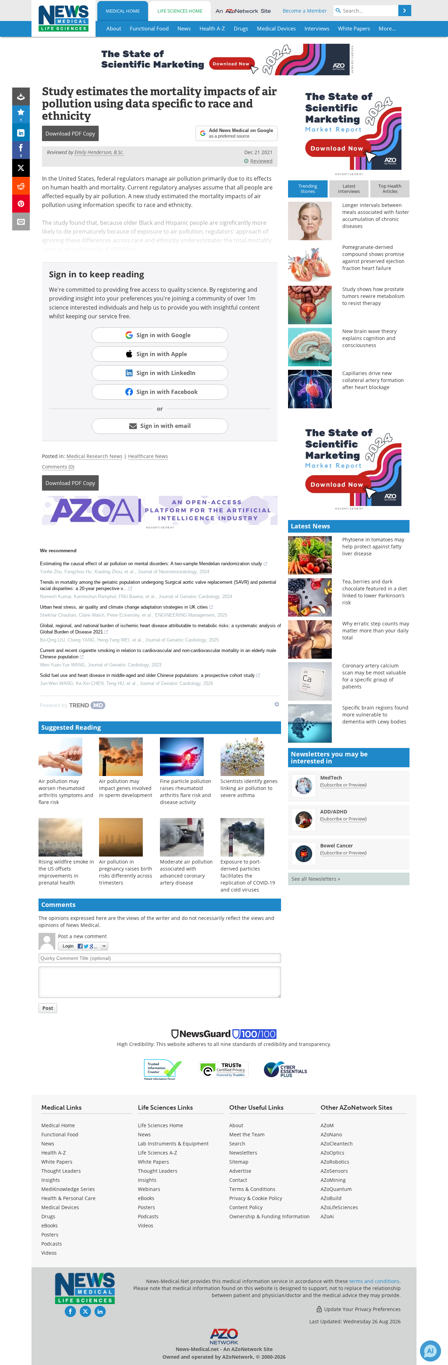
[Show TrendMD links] (277, 704)
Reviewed (261, 161)
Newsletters (243, 1152)
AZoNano (331, 1134)
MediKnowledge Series (68, 1189)
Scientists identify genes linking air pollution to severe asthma (249, 788)
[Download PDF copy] (21, 96)
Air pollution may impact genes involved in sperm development (125, 788)
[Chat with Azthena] (430, 1350)
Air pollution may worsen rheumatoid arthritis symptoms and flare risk (65, 791)
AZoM (327, 1125)
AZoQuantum (336, 1189)
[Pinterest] (21, 204)
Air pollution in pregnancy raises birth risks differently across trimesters (125, 872)
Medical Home (123, 11)
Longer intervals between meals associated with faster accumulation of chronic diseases (375, 215)
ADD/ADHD (333, 811)
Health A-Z (53, 1152)
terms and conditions (374, 1281)
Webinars (149, 1189)
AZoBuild (331, 1198)
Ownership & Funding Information (269, 1216)
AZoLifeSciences (339, 1207)
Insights (50, 1180)
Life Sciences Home (180, 11)
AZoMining (333, 1180)
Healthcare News (148, 456)
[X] (21, 168)
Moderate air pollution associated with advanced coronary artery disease (186, 872)
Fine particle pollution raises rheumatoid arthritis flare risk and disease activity (185, 791)
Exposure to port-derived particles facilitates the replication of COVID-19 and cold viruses (247, 875)
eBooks (49, 1225)
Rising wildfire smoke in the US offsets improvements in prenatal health (66, 872)
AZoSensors (334, 1170)
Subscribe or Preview (343, 785)
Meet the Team (247, 1134)
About (236, 1125)
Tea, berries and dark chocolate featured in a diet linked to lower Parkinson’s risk (374, 592)
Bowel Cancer (336, 845)
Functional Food (59, 1134)
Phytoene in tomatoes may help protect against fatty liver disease (373, 546)
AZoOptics (332, 1152)
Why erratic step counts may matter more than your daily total (375, 630)
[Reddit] (21, 186)
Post (47, 1008)
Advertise (240, 1170)
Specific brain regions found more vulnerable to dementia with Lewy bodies (375, 714)
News (47, 1143)
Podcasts (51, 1243)
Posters (49, 1234)
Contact (238, 1180)
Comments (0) (58, 466)
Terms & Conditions (252, 1189)
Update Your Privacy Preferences (362, 1309)
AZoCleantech (337, 1143)
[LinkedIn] (21, 132)
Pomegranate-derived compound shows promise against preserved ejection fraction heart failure (373, 257)
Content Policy (245, 1207)
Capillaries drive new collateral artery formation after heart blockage (373, 380)
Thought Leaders (61, 1170)
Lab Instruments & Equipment (173, 1143)
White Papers (56, 1161)
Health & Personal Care (68, 1198)
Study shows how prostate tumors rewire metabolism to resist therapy (373, 296)
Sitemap (238, 1161)
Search (237, 1143)
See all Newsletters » (316, 878)
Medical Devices (60, 1207)
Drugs (48, 1216)
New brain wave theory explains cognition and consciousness (369, 338)
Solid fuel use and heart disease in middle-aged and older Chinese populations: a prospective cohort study (147, 675)
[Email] (21, 221)
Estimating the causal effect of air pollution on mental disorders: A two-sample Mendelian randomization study (151, 563)
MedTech (331, 777)
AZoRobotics (335, 1161)
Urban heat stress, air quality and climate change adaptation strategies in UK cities (124, 607)
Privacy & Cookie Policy (255, 1198)
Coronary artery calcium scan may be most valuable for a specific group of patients (374, 676)
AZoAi (327, 1216)
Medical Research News (94, 456)
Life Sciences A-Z (157, 1152)
